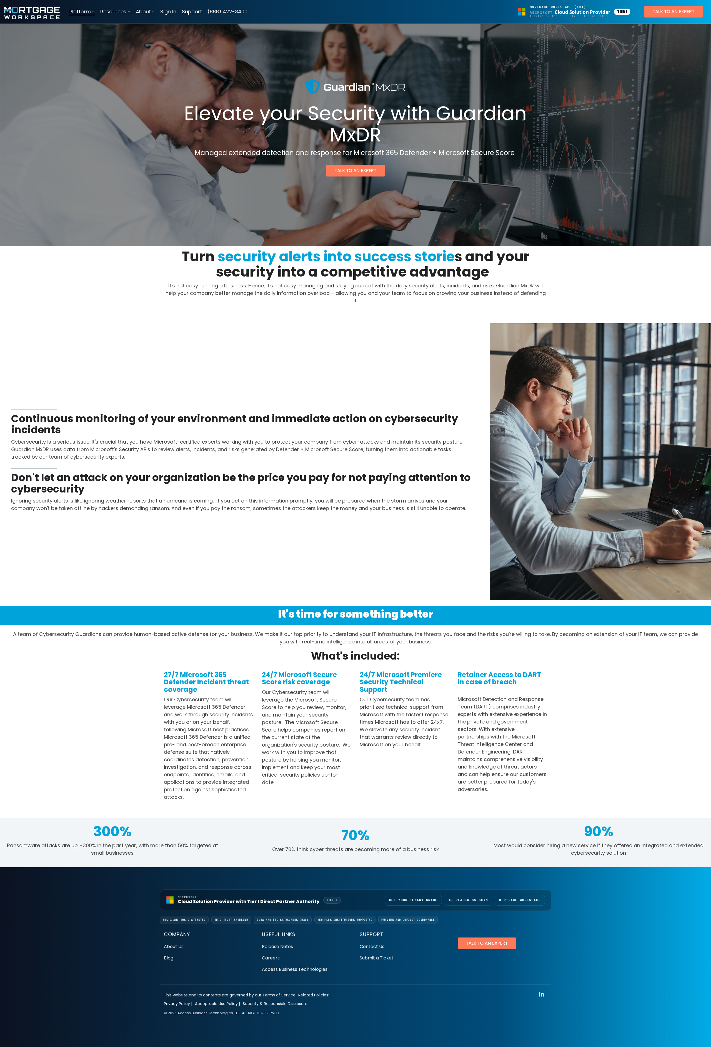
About (143, 11)
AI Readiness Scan (468, 900)
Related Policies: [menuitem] (313, 995)
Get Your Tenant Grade (413, 900)
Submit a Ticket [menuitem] (377, 958)
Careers (271, 958)
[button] (541, 995)
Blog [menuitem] (168, 958)
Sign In (168, 11)
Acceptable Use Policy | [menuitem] (217, 1003)
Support (192, 11)
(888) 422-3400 (227, 11)
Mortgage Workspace (520, 900)
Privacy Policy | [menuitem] (178, 1003)
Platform (80, 11)
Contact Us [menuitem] (372, 946)
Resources (113, 11)
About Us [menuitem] (174, 946)
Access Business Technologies (294, 969)
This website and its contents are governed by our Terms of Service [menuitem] (230, 995)
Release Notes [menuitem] (277, 946)
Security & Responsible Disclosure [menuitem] (275, 1003)
